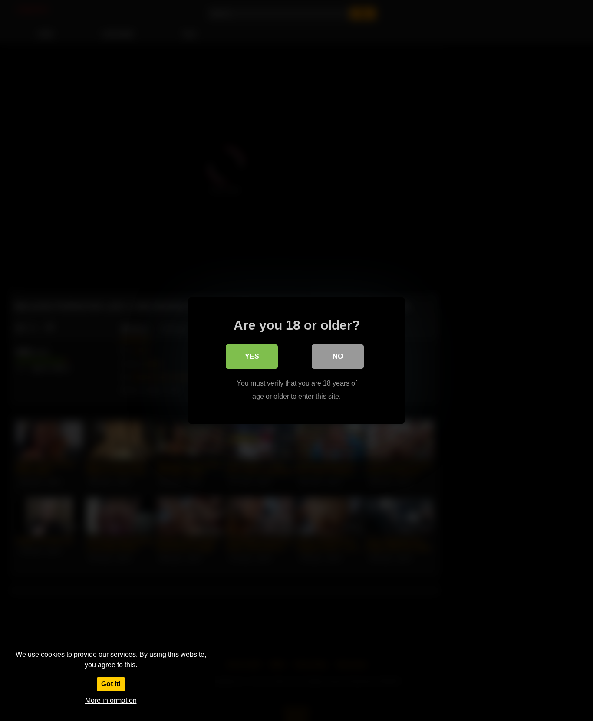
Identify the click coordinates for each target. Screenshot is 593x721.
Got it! (111, 684)
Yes (252, 356)
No (338, 356)
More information (111, 700)
